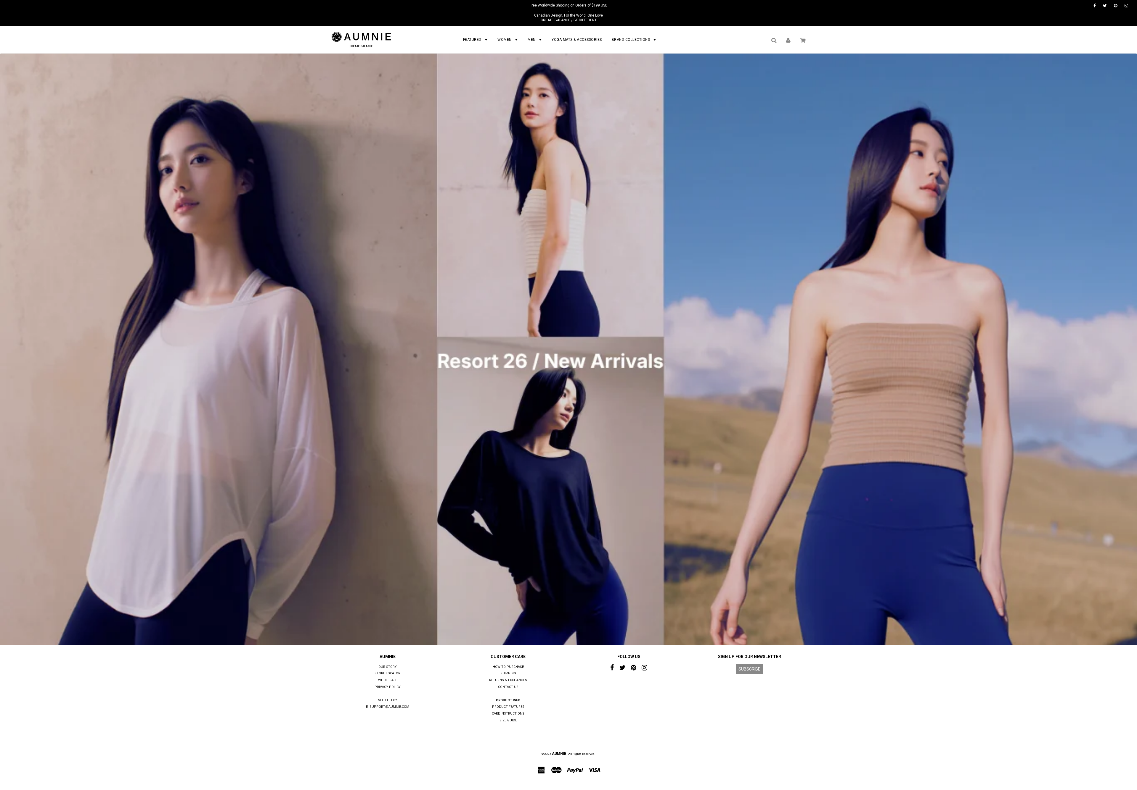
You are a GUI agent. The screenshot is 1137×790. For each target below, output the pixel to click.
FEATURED (473, 40)
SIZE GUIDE (508, 720)
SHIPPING (508, 673)
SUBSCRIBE (749, 669)
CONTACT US (508, 687)
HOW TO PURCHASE (508, 667)
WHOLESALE (387, 680)
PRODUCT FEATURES (508, 707)
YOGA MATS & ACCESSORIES (577, 40)
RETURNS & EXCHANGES (508, 680)
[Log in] (788, 40)
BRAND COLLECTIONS (631, 40)
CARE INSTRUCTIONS (508, 713)
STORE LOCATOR (387, 673)
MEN (532, 40)
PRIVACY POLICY (388, 687)
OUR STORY (387, 667)
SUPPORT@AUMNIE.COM (389, 707)
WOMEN (505, 40)
